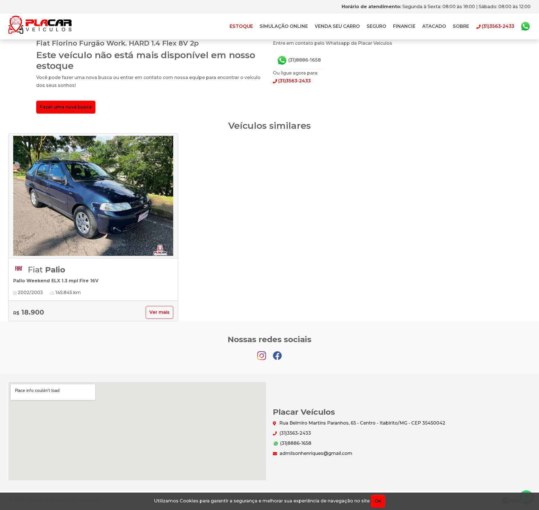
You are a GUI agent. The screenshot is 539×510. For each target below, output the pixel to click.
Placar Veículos (40, 26)
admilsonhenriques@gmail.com (315, 453)
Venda (337, 26)
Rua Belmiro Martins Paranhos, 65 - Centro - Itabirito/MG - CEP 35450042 (361, 423)
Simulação (284, 26)
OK (378, 501)
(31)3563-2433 (294, 81)
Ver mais (159, 312)
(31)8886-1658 (304, 60)
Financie (404, 26)
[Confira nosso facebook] (277, 353)
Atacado (434, 26)
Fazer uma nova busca (66, 107)
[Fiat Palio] (93, 196)
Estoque (241, 26)
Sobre (461, 26)
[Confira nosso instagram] (262, 353)
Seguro (376, 26)
